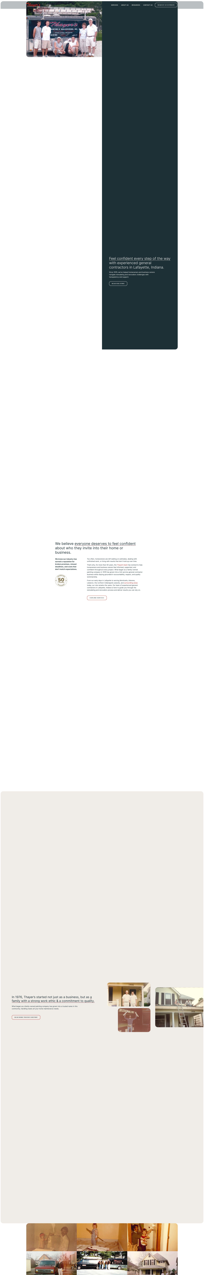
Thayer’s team (122, 565)
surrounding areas (131, 583)
